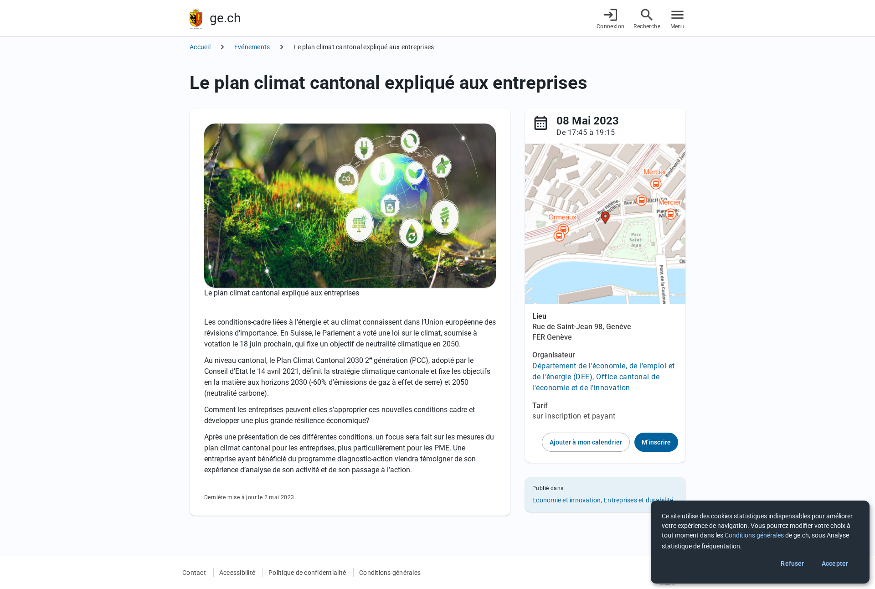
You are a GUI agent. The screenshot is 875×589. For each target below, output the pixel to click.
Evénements (252, 47)
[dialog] (760, 542)
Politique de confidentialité (307, 572)
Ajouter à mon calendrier (586, 442)
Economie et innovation (566, 500)
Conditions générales (390, 572)
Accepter (835, 563)
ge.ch (225, 18)
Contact (194, 572)
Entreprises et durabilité (638, 500)
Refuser (792, 563)
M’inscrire (656, 442)
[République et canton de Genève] (196, 18)
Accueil (200, 47)
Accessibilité (237, 572)
